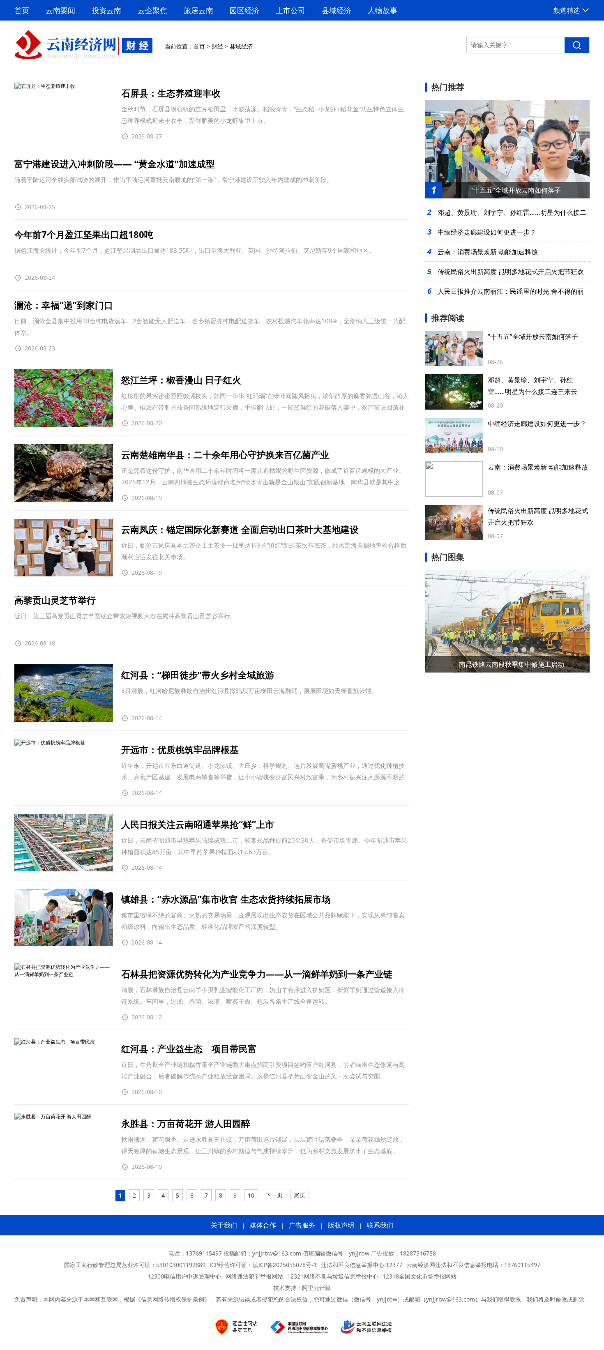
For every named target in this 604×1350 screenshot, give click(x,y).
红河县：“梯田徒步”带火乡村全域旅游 (197, 674)
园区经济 (244, 10)
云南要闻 (60, 10)
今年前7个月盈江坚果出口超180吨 (83, 234)
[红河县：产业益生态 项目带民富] (54, 1041)
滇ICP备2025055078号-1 (285, 1265)
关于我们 (224, 1225)
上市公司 (290, 10)
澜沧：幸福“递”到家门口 (63, 305)
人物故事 (382, 10)
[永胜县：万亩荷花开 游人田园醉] (52, 1116)
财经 (217, 46)
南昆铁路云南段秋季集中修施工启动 (511, 664)
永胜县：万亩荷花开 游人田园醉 (185, 1123)
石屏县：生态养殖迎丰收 (171, 93)
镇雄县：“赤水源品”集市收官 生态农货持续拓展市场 (226, 899)
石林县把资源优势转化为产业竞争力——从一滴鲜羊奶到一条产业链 (256, 974)
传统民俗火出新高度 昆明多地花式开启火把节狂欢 (511, 271)
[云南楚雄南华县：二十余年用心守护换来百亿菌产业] (63, 499)
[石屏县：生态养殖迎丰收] (44, 86)
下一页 (274, 1195)
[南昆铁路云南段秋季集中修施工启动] (507, 621)
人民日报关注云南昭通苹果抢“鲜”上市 (197, 824)
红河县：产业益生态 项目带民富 (189, 1048)
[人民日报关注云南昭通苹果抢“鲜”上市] (63, 869)
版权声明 (341, 1225)
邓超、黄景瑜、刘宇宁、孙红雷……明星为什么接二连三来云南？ (532, 392)
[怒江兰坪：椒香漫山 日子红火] (63, 425)
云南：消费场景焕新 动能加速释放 (488, 251)
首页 (21, 10)
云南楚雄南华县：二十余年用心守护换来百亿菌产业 (225, 454)
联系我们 (380, 1225)
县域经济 (336, 10)
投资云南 (106, 10)
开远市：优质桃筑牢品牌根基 (180, 749)
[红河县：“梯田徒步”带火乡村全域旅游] (63, 719)
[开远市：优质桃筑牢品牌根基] (49, 742)
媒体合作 (263, 1225)
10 (251, 1195)
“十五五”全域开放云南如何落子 (533, 336)
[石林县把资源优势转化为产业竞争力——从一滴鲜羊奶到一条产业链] (63, 974)
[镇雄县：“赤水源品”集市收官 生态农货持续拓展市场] (63, 944)
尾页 (299, 1195)
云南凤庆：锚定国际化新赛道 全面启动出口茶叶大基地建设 (240, 529)
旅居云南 (198, 10)
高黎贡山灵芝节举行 (55, 600)
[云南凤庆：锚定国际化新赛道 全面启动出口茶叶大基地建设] (63, 574)
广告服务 (302, 1225)
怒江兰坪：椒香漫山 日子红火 (181, 379)
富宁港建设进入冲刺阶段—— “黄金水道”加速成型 (114, 163)
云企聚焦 (152, 10)
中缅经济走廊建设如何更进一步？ (487, 232)
